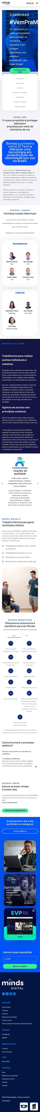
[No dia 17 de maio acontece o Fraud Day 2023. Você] (20, 890)
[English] (27, 3)
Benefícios (20, 97)
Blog (3, 1072)
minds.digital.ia (20, 831)
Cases (4, 1057)
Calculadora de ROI (8, 1079)
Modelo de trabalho (20, 92)
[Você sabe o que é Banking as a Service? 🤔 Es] (20, 856)
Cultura (20, 88)
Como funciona (7, 1052)
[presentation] (36, 766)
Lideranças (20, 83)
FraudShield (6, 1034)
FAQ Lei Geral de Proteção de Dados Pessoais (17, 1023)
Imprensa (5, 1014)
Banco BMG (6, 1061)
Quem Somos (6, 1007)
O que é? (5, 1048)
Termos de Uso (7, 1020)
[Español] (32, 3)
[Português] (30, 3)
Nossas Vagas (20, 106)
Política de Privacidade (9, 1017)
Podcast (4, 1085)
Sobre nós (20, 79)
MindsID (4, 1038)
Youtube (4, 1082)
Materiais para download (10, 1075)
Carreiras (5, 1010)
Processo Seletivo (20, 102)
